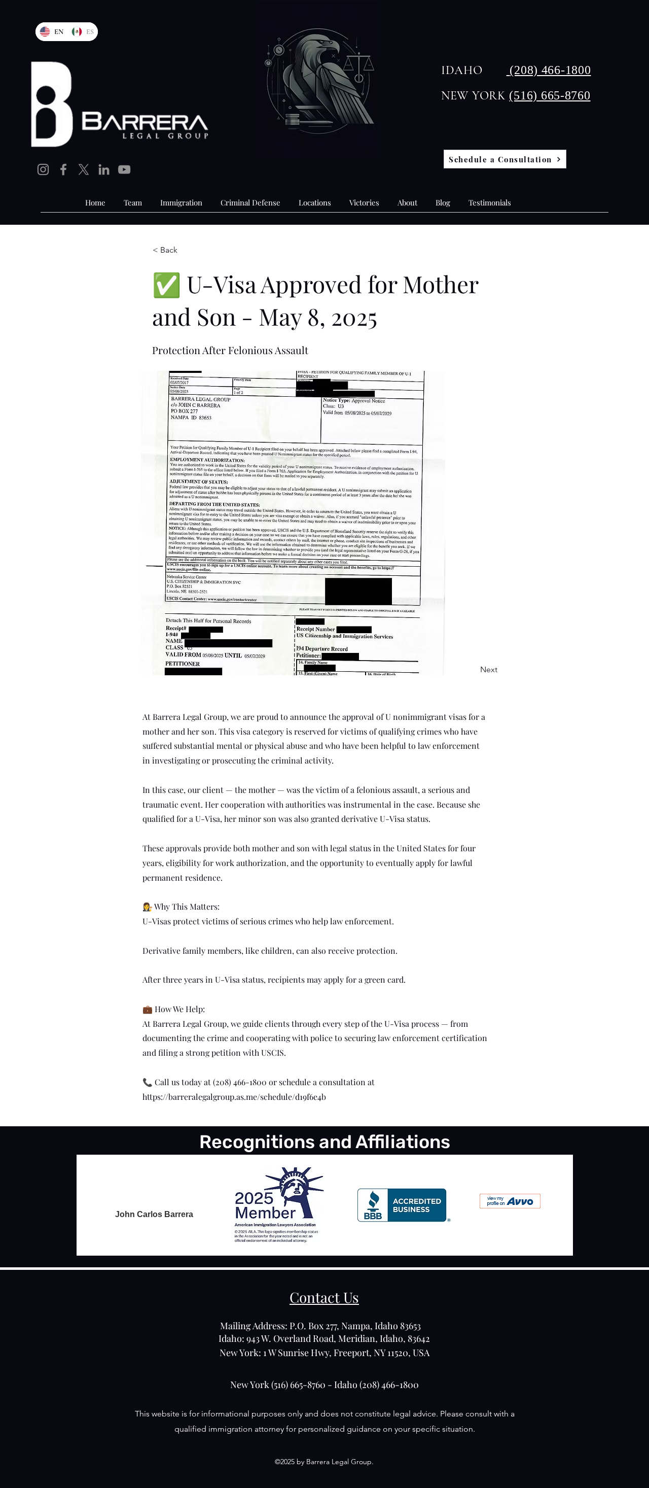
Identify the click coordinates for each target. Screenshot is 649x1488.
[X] (83, 169)
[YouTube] (124, 169)
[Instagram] (43, 169)
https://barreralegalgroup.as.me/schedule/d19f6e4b (234, 1096)
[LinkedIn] (104, 169)
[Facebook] (63, 169)
